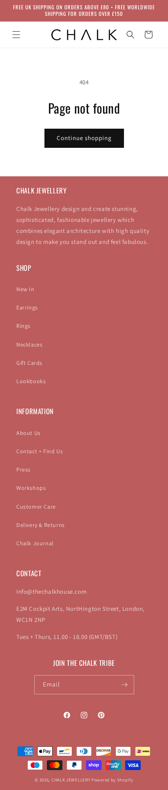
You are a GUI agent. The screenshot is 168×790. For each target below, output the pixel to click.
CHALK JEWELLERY (71, 780)
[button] (16, 35)
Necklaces (29, 344)
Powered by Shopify (112, 780)
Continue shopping (84, 138)
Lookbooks (31, 381)
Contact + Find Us (39, 451)
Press (23, 469)
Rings (23, 325)
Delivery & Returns (40, 525)
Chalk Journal (35, 543)
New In (25, 289)
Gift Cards (29, 362)
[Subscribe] (125, 684)
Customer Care (36, 506)
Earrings (27, 307)
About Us (28, 433)
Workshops (31, 488)
